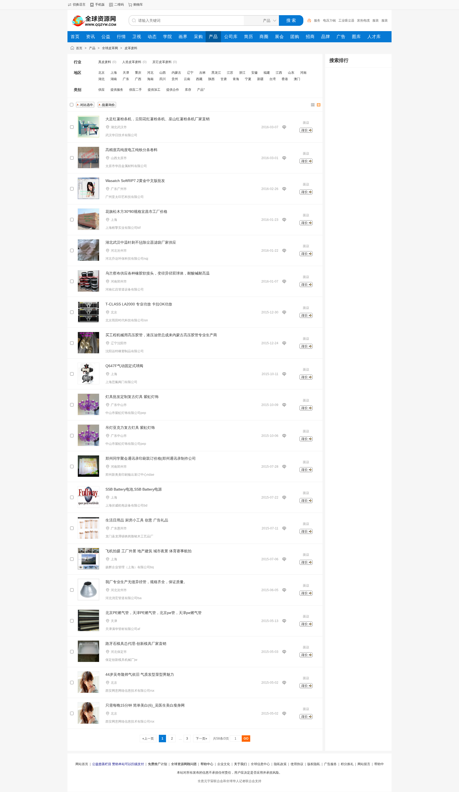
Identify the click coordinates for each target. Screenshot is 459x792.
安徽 (254, 72)
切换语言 (79, 4)
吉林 (202, 72)
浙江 (242, 72)
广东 (126, 79)
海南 (150, 79)
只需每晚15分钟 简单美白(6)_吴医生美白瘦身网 (145, 705)
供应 (101, 90)
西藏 (199, 79)
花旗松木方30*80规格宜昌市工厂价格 (136, 211)
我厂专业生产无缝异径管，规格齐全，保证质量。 (146, 582)
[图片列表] (313, 105)
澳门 (297, 79)
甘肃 (223, 79)
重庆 (138, 72)
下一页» (201, 738)
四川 (162, 79)
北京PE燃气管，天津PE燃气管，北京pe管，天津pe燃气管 (153, 613)
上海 (113, 72)
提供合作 (172, 90)
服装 (375, 20)
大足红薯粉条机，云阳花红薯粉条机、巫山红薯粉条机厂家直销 (157, 119)
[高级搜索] (307, 20)
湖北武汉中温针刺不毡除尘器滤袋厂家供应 (140, 242)
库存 (188, 90)
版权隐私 (313, 764)
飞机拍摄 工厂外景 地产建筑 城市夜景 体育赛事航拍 (148, 551)
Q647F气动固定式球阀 (124, 366)
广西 (138, 79)
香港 (285, 79)
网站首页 (81, 764)
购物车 (138, 4)
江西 (279, 72)
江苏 (230, 72)
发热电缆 (363, 20)
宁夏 (248, 79)
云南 (187, 79)
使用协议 (297, 764)
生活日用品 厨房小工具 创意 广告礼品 (136, 520)
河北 (150, 72)
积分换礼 (347, 764)
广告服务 (330, 764)
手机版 (100, 4)
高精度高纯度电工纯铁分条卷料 (131, 150)
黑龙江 (216, 72)
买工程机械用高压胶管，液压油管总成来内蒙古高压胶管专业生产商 (161, 335)
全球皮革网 (110, 48)
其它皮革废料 (162, 62)
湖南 (113, 79)
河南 (303, 72)
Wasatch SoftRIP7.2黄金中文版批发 (135, 181)
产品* (201, 90)
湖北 (101, 79)
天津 (126, 72)
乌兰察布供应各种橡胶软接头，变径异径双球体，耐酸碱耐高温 (157, 273)
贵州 (175, 79)
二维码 (119, 4)
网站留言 (364, 764)
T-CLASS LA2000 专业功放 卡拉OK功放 (138, 304)
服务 (317, 20)
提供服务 (116, 90)
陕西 (211, 79)
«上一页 (148, 738)
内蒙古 (176, 72)
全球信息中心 (260, 764)
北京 (101, 72)
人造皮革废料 (131, 62)
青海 (236, 79)
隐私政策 (280, 764)
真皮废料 (104, 62)
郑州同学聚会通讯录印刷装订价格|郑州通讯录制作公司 (150, 458)
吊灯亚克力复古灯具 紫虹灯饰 (130, 427)
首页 (79, 48)
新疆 (260, 79)
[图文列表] (319, 105)
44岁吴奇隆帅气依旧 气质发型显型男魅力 (139, 674)
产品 (92, 48)
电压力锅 (329, 20)
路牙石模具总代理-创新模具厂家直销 (135, 643)
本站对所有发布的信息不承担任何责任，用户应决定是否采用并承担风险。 (229, 772)
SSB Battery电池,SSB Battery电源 (133, 489)
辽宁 (190, 72)
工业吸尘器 (346, 20)
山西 (162, 72)
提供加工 (154, 90)
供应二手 (135, 90)
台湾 (272, 79)
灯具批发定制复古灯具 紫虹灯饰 (132, 397)
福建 (267, 72)
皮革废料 (131, 48)
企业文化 (223, 764)
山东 (291, 72)
